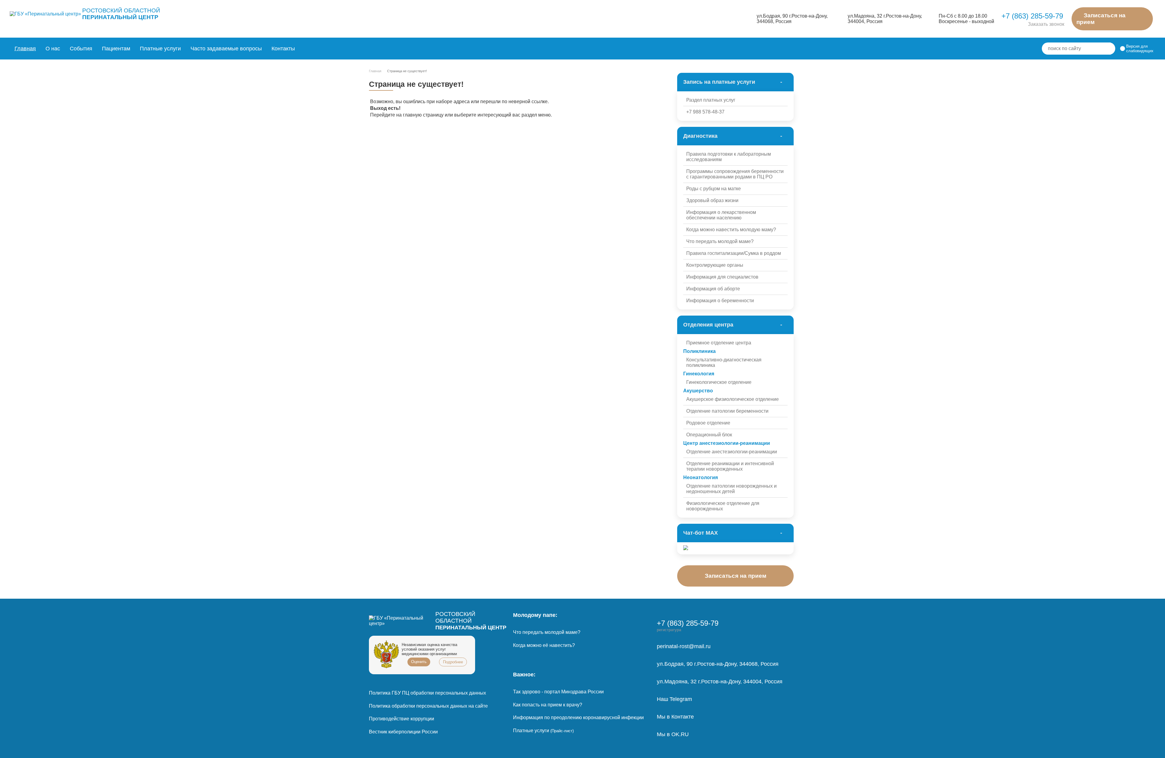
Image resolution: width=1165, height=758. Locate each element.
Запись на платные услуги (719, 82)
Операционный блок (709, 434)
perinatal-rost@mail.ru (684, 646)
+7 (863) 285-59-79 (1032, 16)
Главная (25, 49)
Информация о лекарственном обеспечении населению (721, 215)
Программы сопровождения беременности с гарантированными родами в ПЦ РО (735, 174)
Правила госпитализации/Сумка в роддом (733, 253)
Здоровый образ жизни (712, 200)
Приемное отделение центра (718, 342)
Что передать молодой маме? (720, 241)
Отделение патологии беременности (727, 411)
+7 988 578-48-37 (705, 111)
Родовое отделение (708, 422)
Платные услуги (543, 730)
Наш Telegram (674, 699)
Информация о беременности (720, 300)
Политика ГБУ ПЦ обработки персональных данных (427, 692)
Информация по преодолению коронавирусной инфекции (578, 717)
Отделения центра (708, 325)
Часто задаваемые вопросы (226, 49)
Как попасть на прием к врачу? (547, 704)
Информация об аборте (713, 288)
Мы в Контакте (675, 717)
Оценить (419, 661)
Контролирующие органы (714, 265)
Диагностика (700, 136)
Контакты (283, 49)
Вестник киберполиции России (403, 731)
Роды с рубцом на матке (713, 188)
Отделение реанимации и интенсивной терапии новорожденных (730, 466)
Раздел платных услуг (710, 100)
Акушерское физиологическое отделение (732, 399)
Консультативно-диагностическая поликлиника (723, 362)
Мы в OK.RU (673, 734)
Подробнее (453, 662)
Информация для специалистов (722, 276)
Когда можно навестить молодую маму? (731, 229)
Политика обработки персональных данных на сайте (428, 706)
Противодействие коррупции (401, 718)
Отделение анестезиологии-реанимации (731, 451)
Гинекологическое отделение (718, 382)
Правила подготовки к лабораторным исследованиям (728, 156)
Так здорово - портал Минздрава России (558, 691)
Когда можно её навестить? (544, 645)
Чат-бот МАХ (700, 533)
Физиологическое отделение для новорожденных (722, 506)
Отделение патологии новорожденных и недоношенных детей (731, 488)
